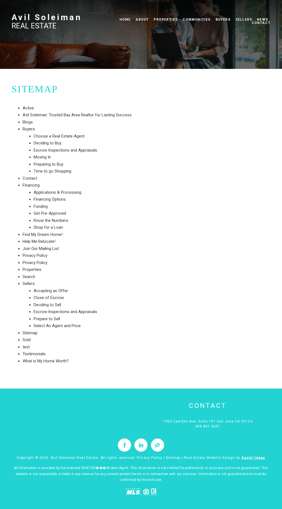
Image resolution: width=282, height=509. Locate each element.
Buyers (223, 19)
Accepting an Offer (51, 290)
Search (29, 276)
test (26, 346)
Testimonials (34, 353)
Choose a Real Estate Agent (59, 136)
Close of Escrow (49, 297)
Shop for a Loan (48, 227)
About (142, 19)
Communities (196, 19)
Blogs (28, 122)
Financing (31, 185)
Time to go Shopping (52, 171)
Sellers (243, 19)
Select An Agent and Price (57, 325)
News (262, 19)
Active (28, 108)
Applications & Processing (57, 192)
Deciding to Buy (47, 143)
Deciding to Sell (47, 304)
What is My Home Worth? (46, 361)
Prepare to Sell (47, 318)
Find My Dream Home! (43, 234)
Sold (27, 339)
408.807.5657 (207, 426)
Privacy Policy (35, 255)
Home (125, 19)
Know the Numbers (51, 220)
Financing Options (50, 199)
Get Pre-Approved (50, 213)
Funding (41, 206)
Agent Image (253, 458)
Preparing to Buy (48, 164)
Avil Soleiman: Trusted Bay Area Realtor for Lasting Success (77, 114)
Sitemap (30, 332)
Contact (30, 178)
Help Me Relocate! (39, 241)
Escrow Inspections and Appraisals (65, 150)
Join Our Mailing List (41, 248)
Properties (166, 19)
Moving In (42, 157)
